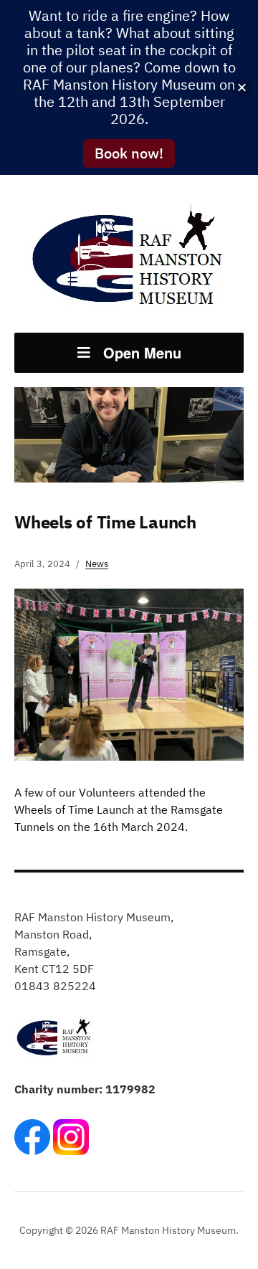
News (96, 564)
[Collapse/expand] (242, 88)
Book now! (129, 153)
